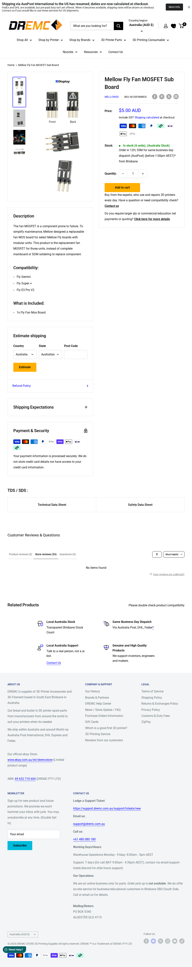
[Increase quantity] (143, 174)
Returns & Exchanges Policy (159, 703)
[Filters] (157, 554)
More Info (174, 6)
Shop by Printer (48, 40)
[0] (181, 26)
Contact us (112, 206)
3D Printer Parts (111, 40)
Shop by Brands (79, 40)
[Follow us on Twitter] (160, 941)
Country (18, 346)
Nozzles (68, 52)
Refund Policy (21, 386)
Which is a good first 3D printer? (106, 728)
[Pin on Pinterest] (161, 96)
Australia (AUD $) (20, 934)
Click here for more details (152, 219)
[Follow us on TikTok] (181, 941)
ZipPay (146, 722)
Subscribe (20, 845)
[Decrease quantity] (123, 174)
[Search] (118, 26)
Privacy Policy (150, 710)
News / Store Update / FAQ (103, 710)
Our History (92, 691)
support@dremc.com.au (89, 824)
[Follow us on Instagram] (167, 941)
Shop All (22, 40)
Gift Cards (91, 722)
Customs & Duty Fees (155, 716)
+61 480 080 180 (84, 839)
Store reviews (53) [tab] (46, 554)
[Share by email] (176, 96)
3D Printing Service (97, 734)
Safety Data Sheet (140, 505)
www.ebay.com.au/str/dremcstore (30, 760)
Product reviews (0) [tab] (20, 554)
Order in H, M (147, 155)
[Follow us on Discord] (153, 941)
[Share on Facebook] (154, 96)
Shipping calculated (147, 117)
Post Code (71, 346)
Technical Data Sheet (52, 505)
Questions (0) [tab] (68, 554)
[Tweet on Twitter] (169, 96)
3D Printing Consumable (149, 40)
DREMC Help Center (98, 703)
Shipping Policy (151, 697)
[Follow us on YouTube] (174, 941)
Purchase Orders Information (104, 716)
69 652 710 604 (25, 779)
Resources (91, 52)
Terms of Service (152, 691)
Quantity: (111, 173)
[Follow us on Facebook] (146, 941)
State (42, 346)
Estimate (25, 367)
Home (11, 65)
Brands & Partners (97, 697)
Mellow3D (112, 96)
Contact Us (115, 52)
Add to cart (122, 187)
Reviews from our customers (104, 740)
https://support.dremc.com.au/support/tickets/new (107, 808)
